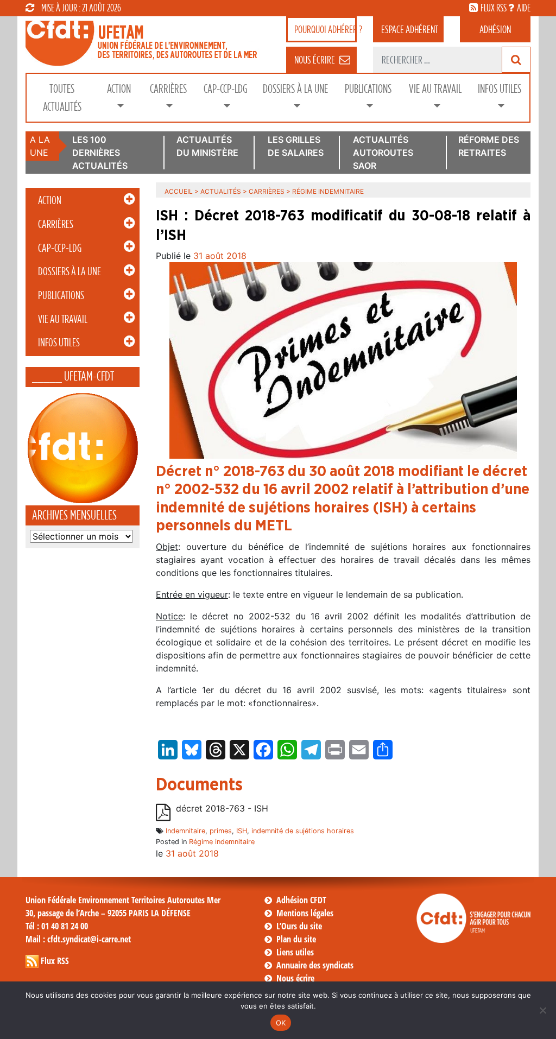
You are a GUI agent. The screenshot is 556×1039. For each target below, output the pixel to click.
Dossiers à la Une (295, 89)
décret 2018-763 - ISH (222, 808)
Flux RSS (55, 961)
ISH (241, 831)
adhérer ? (325, 29)
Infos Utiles (499, 89)
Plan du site (296, 939)
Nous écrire (295, 978)
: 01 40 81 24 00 (57, 926)
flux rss (494, 7)
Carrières (168, 89)
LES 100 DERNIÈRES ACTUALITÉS (100, 152)
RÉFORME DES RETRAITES (488, 146)
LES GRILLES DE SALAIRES (296, 146)
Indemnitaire (185, 831)
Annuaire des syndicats (314, 965)
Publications (368, 89)
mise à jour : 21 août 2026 (81, 7)
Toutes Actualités (62, 98)
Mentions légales (304, 913)
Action (119, 89)
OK (281, 1022)
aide (523, 7)
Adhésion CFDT (301, 900)
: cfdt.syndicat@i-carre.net (78, 939)
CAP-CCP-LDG (226, 89)
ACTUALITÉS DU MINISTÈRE (207, 146)
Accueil (179, 191)
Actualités (220, 191)
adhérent (409, 29)
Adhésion (495, 29)
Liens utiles (295, 952)
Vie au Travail (435, 89)
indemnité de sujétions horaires (302, 831)
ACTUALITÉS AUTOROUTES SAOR (383, 152)
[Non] (542, 1010)
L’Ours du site (299, 926)
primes (221, 831)
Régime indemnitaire (222, 842)
